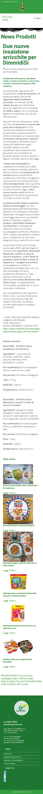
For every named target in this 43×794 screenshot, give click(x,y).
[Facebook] (5, 772)
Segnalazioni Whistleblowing (13, 760)
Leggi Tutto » (9, 492)
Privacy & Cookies (10, 764)
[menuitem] (22, 3)
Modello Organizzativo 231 (13, 757)
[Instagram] (5, 776)
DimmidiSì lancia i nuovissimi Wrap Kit (18, 525)
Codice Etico (8, 754)
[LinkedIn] (5, 780)
